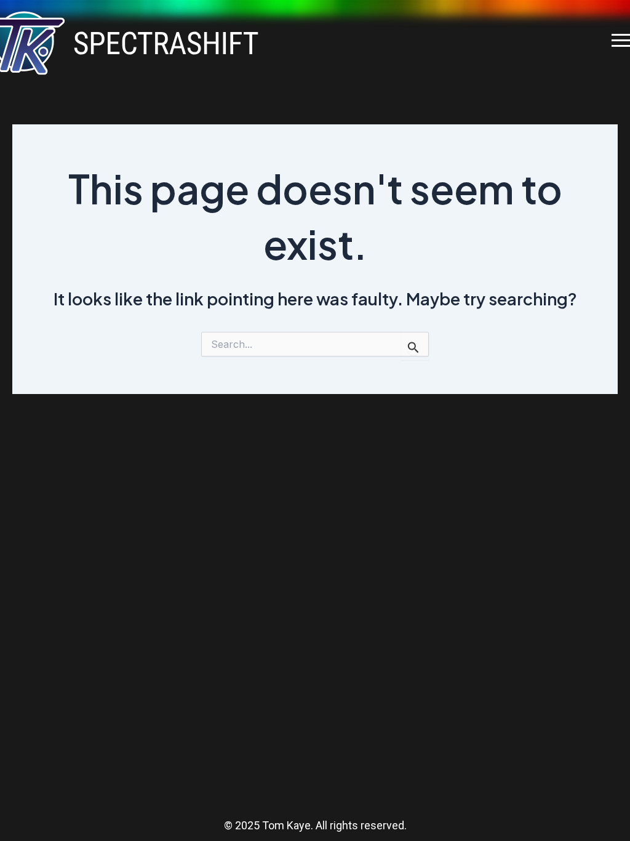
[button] (621, 40)
